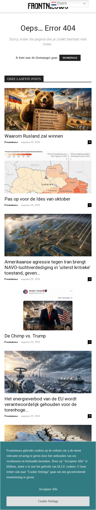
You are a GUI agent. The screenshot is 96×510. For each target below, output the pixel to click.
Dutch (61, 3)
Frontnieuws (11, 142)
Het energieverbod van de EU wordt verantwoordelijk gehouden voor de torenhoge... (40, 404)
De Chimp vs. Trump (25, 336)
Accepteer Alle (48, 489)
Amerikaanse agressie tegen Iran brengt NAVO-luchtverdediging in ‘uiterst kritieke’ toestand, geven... (47, 267)
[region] (48, 475)
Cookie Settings (48, 501)
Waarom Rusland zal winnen (33, 136)
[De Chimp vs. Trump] (48, 309)
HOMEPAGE (70, 57)
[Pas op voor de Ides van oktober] (48, 172)
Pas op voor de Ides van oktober (37, 199)
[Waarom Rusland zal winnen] (48, 109)
